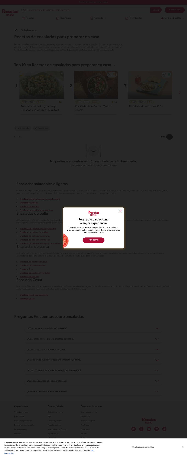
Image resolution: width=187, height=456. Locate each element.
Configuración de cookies (143, 447)
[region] (93, 447)
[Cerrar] (183, 447)
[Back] (120, 211)
